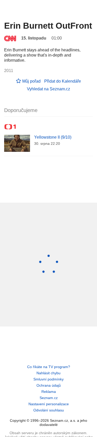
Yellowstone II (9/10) (52, 137)
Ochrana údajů (48, 385)
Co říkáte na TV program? (48, 367)
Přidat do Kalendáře (62, 81)
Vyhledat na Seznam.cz (48, 89)
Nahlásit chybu (48, 373)
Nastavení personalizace (48, 404)
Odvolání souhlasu (48, 410)
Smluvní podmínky (48, 379)
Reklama (48, 392)
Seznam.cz (49, 398)
